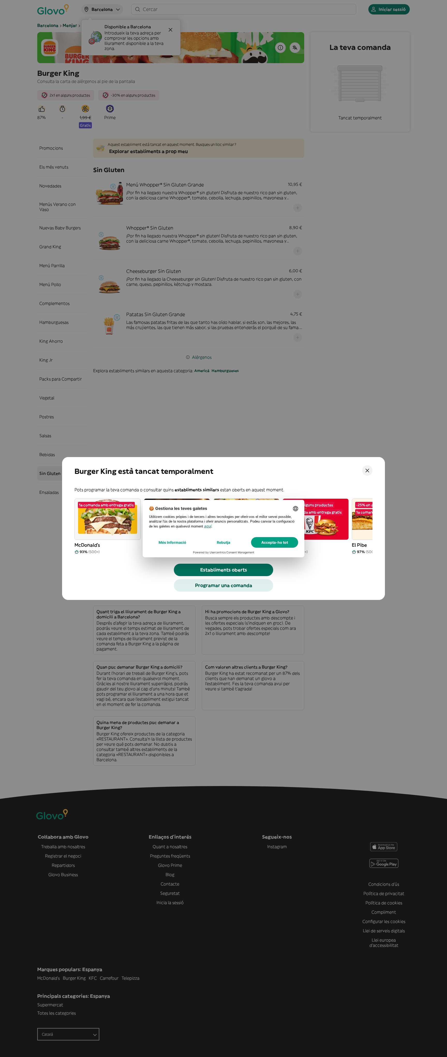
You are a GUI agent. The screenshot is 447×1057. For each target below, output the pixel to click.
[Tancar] (367, 470)
